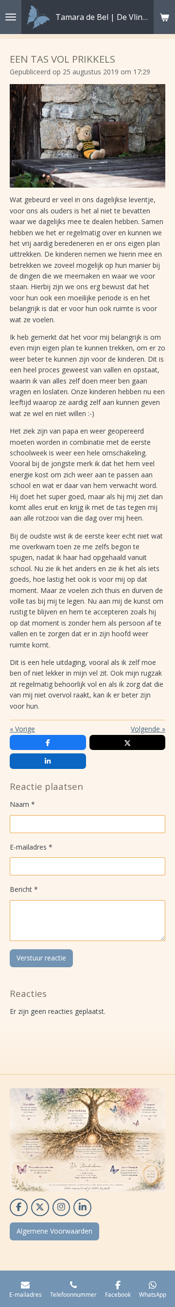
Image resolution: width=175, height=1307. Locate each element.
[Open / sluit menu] (10, 17)
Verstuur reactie (41, 957)
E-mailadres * (31, 847)
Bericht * (24, 889)
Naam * (22, 804)
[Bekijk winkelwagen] (164, 17)
